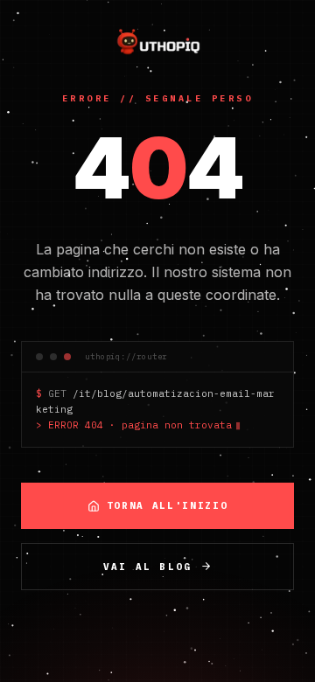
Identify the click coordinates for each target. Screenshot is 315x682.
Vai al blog (147, 566)
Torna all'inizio (167, 505)
